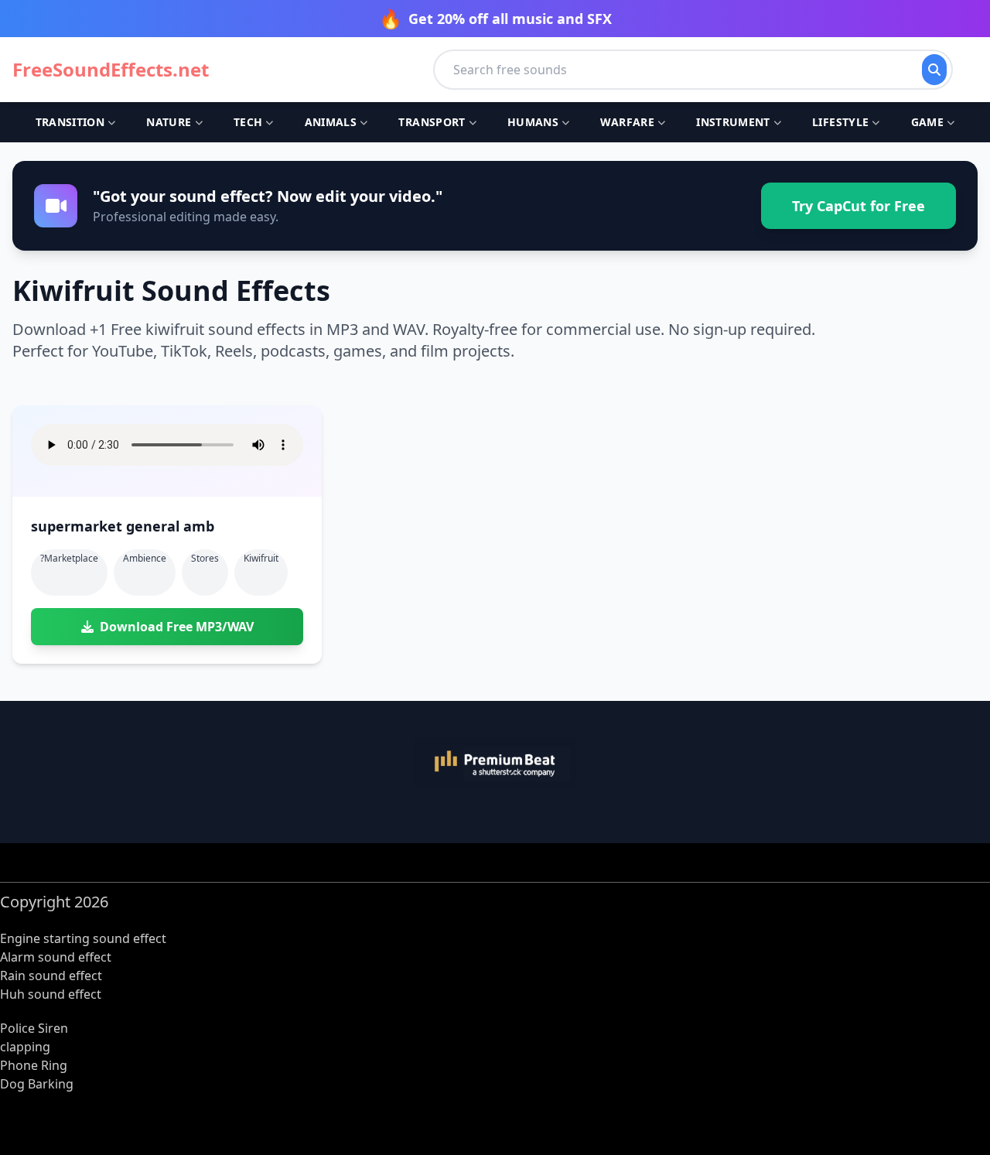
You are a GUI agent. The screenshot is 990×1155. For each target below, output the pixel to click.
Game (927, 121)
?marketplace (69, 558)
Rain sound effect (51, 975)
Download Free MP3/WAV (177, 626)
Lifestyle (840, 121)
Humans (532, 121)
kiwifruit (261, 558)
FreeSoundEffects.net (110, 69)
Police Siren (34, 1028)
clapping (25, 1046)
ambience (144, 558)
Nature (168, 121)
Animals (331, 121)
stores (205, 558)
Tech (248, 121)
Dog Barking (36, 1083)
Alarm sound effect (55, 956)
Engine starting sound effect (83, 938)
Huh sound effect (50, 994)
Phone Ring (33, 1065)
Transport (431, 121)
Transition (70, 121)
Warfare (627, 121)
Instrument (733, 121)
